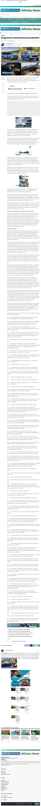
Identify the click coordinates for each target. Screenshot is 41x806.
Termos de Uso (29, 803)
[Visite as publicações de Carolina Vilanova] (2, 650)
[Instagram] (6, 796)
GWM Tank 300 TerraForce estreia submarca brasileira (25, 737)
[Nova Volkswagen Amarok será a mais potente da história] (13, 706)
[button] (37, 804)
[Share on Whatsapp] (3, 86)
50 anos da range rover (17, 641)
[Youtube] (4, 796)
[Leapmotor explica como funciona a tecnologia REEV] (22, 689)
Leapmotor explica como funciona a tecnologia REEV (19, 631)
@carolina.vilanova (35, 658)
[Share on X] (10, 41)
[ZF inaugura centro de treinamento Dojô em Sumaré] (22, 698)
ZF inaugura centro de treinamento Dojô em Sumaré (19, 634)
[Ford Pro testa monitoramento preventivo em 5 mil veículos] (13, 698)
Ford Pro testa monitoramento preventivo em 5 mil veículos (17, 0)
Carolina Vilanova (9, 43)
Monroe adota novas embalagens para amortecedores (19, 629)
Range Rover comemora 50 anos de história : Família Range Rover (15, 89)
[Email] (11, 41)
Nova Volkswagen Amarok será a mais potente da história (20, 636)
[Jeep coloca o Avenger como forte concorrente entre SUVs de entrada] (35, 732)
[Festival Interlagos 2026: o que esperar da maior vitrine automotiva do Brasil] (13, 716)
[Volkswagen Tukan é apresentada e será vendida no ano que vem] (5, 732)
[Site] (39, 650)
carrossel (24, 641)
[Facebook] (1, 796)
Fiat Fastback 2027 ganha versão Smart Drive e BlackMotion (15, 737)
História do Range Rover (30, 88)
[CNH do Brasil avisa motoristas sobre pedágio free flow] (22, 706)
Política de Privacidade (20, 803)
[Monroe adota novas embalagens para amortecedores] (13, 689)
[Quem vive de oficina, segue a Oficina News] (23, 102)
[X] (3, 796)
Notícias (2, 35)
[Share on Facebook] (8, 41)
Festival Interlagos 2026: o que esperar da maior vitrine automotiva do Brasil (18, 718)
